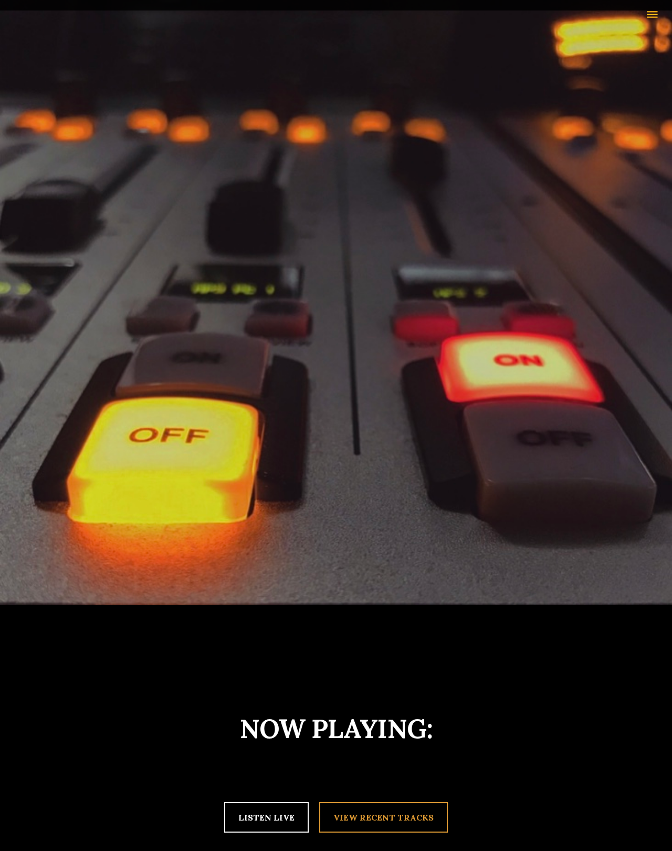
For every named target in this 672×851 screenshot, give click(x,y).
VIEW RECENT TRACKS (383, 817)
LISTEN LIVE (266, 817)
